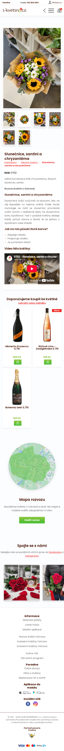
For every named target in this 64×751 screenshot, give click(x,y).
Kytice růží (32, 653)
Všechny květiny (29, 162)
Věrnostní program (32, 658)
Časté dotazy (32, 668)
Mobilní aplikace (32, 629)
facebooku (55, 552)
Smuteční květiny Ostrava (32, 646)
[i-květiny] (14, 10)
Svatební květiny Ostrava (32, 641)
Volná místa (32, 625)
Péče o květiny (32, 673)
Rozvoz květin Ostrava (32, 636)
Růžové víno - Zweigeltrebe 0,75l (47, 347)
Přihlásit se (56, 2)
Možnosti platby (32, 620)
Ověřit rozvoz (32, 520)
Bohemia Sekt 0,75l (16, 407)
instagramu (32, 556)
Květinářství (10, 162)
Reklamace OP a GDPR (32, 678)
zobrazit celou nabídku (32, 303)
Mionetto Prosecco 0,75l (17, 347)
